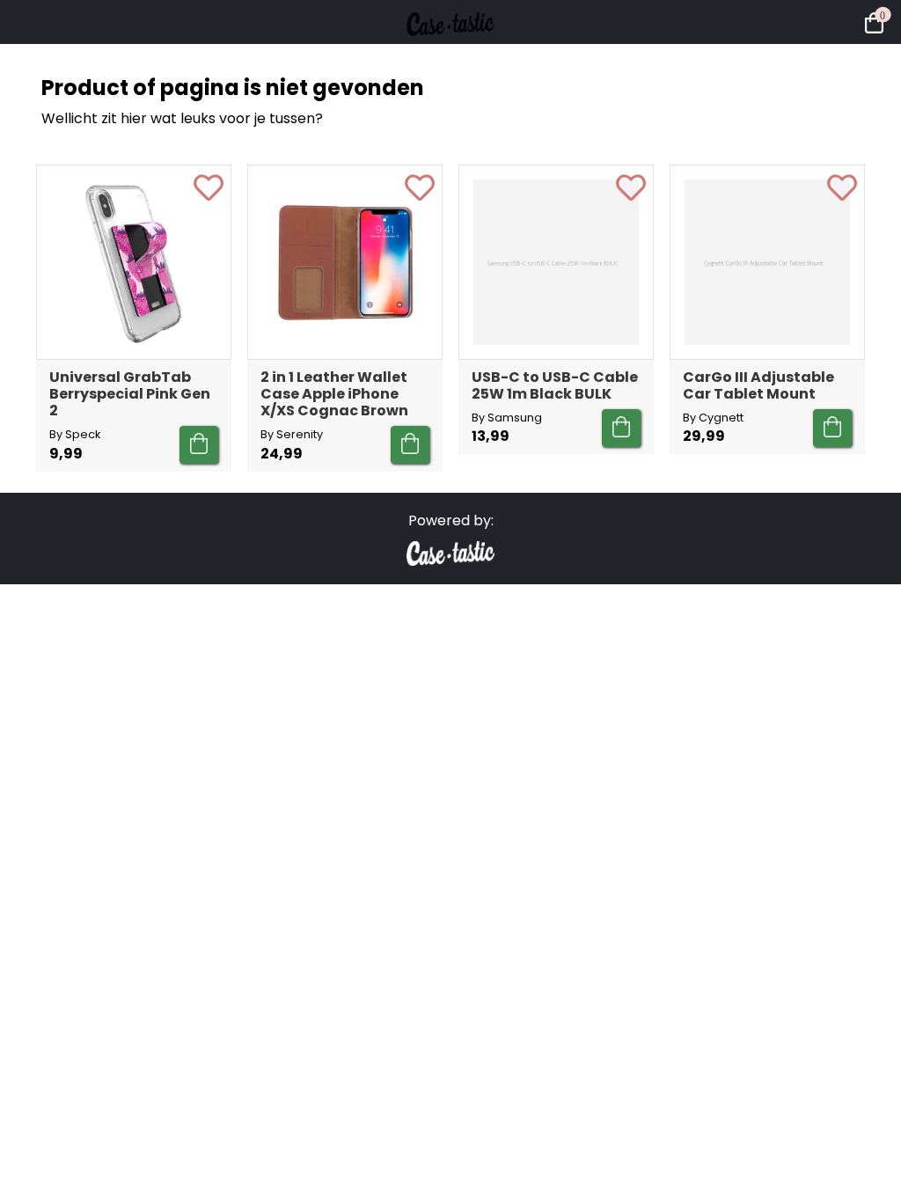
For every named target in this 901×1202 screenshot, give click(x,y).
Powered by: (451, 520)
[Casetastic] (450, 53)
